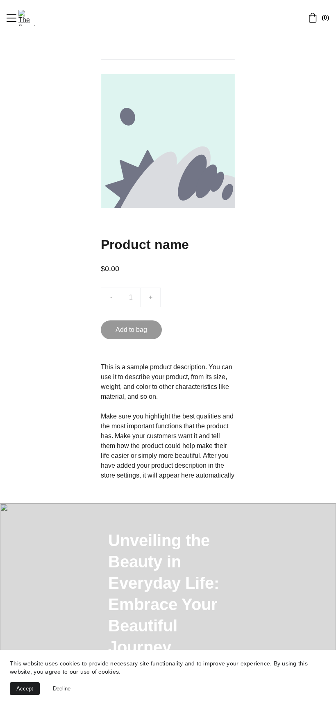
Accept (24, 689)
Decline (61, 689)
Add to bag (131, 329)
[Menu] (11, 18)
